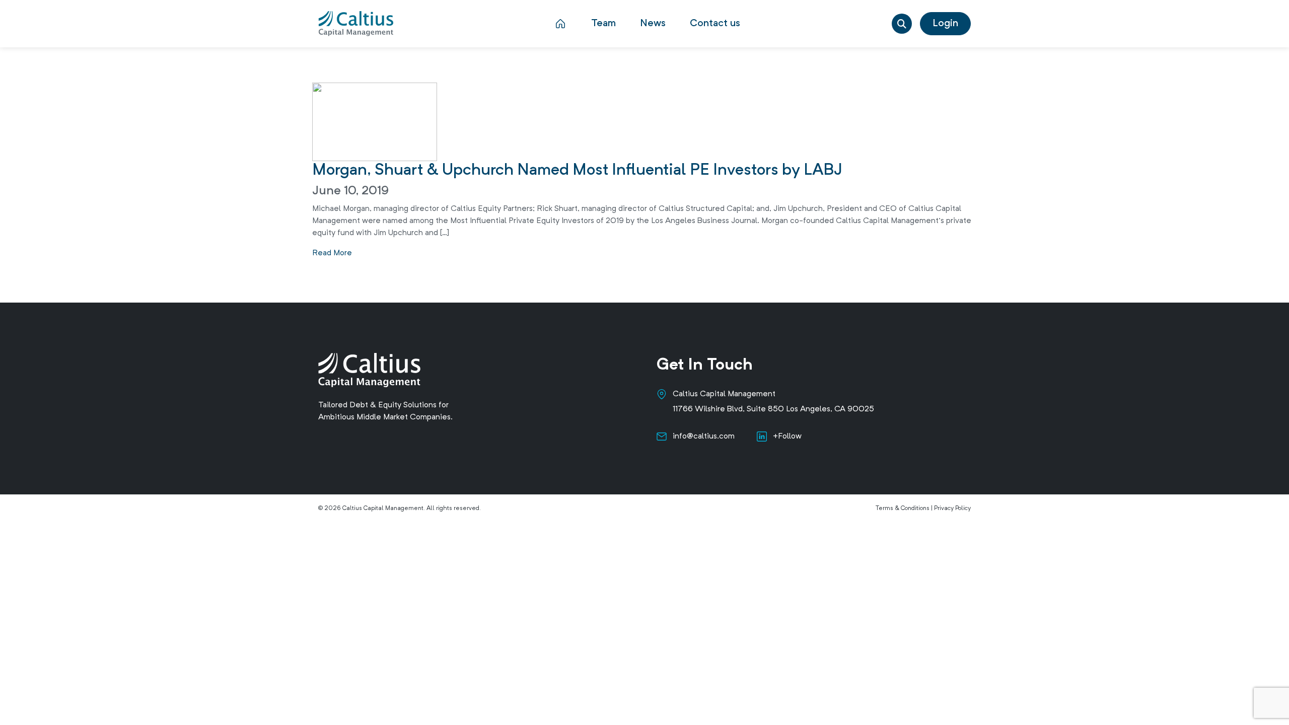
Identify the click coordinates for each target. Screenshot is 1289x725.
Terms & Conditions (902, 508)
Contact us (715, 24)
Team (603, 24)
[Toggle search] (902, 24)
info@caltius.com (704, 436)
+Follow (787, 436)
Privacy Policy (952, 508)
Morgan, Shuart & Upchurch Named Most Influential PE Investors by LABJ (577, 171)
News (653, 24)
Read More (332, 253)
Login (945, 24)
